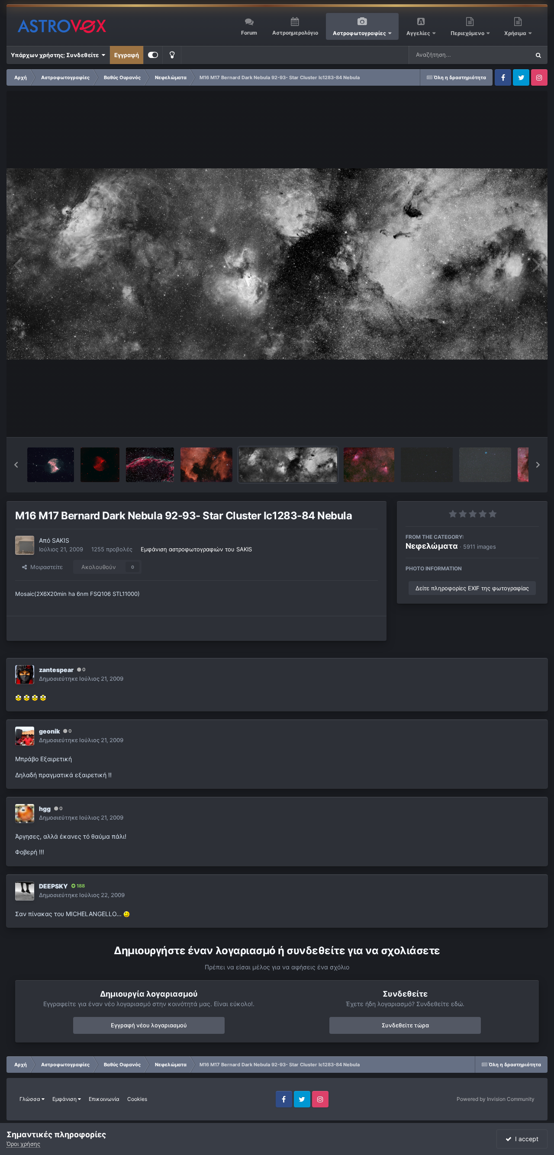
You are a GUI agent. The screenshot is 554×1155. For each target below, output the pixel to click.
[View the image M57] (427, 464)
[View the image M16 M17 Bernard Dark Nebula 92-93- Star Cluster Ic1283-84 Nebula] (288, 464)
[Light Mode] (172, 55)
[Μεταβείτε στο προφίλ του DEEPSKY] (24, 891)
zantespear (56, 669)
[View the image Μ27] (485, 464)
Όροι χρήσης (23, 1143)
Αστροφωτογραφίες (359, 33)
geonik (49, 731)
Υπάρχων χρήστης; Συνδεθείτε (56, 54)
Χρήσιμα (516, 33)
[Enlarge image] (18, 697)
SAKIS (60, 540)
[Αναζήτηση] (538, 55)
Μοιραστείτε (45, 566)
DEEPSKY (53, 886)
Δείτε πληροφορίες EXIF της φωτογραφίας (472, 588)
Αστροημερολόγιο (295, 32)
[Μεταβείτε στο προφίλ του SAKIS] (24, 545)
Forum (249, 32)
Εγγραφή (126, 54)
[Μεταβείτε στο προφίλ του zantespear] (24, 674)
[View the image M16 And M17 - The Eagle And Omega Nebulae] (369, 464)
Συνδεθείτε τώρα (405, 1025)
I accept (525, 1138)
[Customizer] (153, 55)
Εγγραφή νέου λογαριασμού (149, 1025)
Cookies (137, 1099)
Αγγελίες (418, 33)
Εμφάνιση (65, 1099)
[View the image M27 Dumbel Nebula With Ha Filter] (100, 464)
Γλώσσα (30, 1099)
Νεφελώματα (432, 545)
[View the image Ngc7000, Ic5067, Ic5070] (206, 464)
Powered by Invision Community (496, 1099)
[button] (16, 464)
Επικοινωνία (104, 1099)
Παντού (508, 54)
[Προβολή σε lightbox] (277, 264)
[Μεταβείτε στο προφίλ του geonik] (24, 736)
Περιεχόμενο (468, 33)
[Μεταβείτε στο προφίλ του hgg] (24, 813)
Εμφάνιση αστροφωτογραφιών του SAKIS (196, 549)
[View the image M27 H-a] (50, 464)
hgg (45, 808)
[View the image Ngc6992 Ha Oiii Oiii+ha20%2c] (150, 464)
